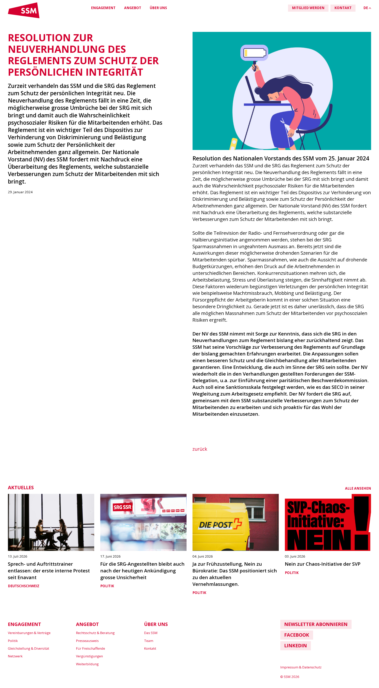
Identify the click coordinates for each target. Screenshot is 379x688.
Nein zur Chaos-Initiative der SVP (322, 564)
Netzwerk (15, 656)
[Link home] (23, 17)
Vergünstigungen (89, 656)
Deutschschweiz (23, 586)
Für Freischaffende (90, 648)
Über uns (158, 8)
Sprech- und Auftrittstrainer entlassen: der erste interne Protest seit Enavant (49, 571)
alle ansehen (358, 488)
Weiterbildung (87, 664)
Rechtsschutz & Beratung (95, 633)
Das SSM (151, 633)
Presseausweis (87, 640)
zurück (199, 449)
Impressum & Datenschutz (301, 667)
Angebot (132, 8)
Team (148, 640)
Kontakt (150, 648)
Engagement (103, 8)
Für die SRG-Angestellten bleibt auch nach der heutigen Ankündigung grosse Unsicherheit (142, 571)
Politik (107, 586)
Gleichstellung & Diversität (28, 648)
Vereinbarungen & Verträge (29, 633)
